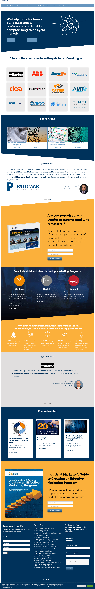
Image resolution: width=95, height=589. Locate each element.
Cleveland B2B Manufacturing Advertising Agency (47, 538)
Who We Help (20, 5)
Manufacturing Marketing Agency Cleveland (46, 543)
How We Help (10, 5)
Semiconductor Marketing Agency (43, 542)
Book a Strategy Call (64, 5)
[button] (44, 408)
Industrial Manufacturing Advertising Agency (46, 536)
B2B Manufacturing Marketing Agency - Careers (47, 572)
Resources (29, 5)
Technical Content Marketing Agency (44, 549)
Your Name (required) (72, 550)
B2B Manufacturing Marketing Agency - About (46, 570)
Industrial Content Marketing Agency (44, 533)
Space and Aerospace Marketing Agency (45, 568)
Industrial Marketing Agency (41, 554)
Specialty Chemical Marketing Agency (44, 556)
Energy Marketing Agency (41, 540)
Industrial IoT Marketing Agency (42, 559)
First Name (6, 547)
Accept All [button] (90, 586)
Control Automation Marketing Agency (44, 552)
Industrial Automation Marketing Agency (45, 545)
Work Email (6, 541)
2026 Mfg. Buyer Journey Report (42, 5)
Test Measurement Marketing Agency (44, 565)
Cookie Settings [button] (81, 586)
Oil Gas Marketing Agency (41, 534)
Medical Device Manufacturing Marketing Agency (47, 567)
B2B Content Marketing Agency (42, 547)
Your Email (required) (72, 557)
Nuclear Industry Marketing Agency (43, 561)
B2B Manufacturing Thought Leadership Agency (47, 550)
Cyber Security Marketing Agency (43, 563)
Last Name (6, 552)
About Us (54, 5)
